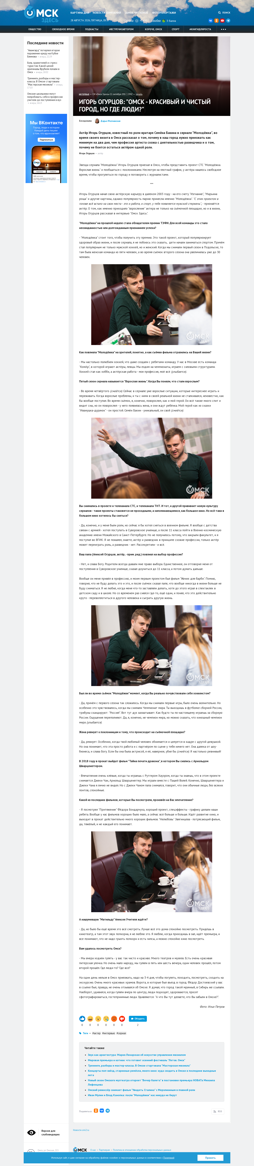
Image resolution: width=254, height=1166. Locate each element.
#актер (96, 1033)
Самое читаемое (136, 12)
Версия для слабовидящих (50, 1132)
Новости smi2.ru (81, 1130)
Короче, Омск (153, 29)
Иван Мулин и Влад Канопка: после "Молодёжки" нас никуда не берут (132, 1095)
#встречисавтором (121, 29)
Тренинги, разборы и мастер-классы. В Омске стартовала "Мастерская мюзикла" (139, 1065)
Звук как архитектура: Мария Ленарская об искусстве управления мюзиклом (137, 1054)
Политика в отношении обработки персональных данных (142, 1150)
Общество (34, 29)
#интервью (108, 1033)
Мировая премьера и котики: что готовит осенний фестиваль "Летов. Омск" (136, 1060)
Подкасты (91, 29)
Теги (85, 1033)
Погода (128, 20)
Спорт (176, 29)
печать (139, 94)
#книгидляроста (200, 29)
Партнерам (104, 1150)
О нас (93, 1150)
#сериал (121, 1033)
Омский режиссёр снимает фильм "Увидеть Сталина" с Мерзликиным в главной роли (141, 1090)
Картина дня (79, 12)
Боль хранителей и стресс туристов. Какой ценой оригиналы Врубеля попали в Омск (43, 67)
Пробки (156, 20)
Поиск (226, 12)
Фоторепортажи (164, 12)
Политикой (168, 1157)
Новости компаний (107, 12)
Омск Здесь (41, 14)
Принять (210, 1157)
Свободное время (63, 29)
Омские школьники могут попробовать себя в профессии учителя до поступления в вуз (45, 97)
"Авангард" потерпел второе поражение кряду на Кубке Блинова (43, 53)
